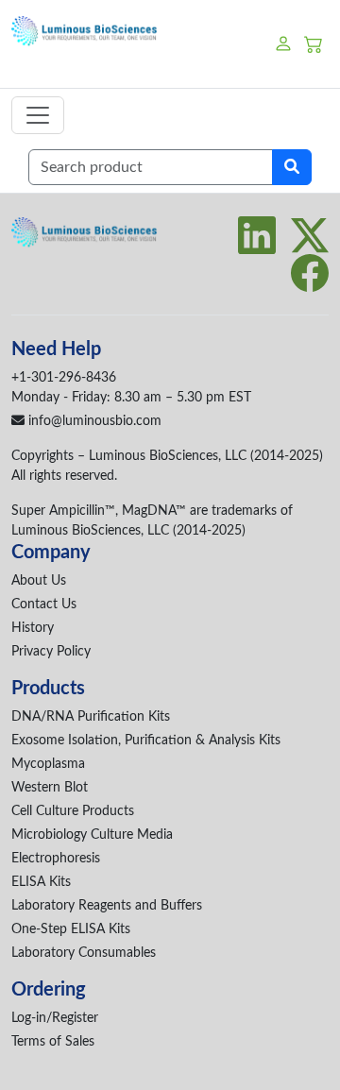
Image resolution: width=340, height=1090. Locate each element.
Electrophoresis (55, 858)
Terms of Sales (52, 1041)
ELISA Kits (41, 882)
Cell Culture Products (72, 811)
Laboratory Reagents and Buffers (106, 905)
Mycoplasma (48, 764)
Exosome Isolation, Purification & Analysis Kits (145, 740)
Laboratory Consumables (83, 953)
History (32, 628)
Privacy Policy (51, 651)
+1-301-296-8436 (63, 377)
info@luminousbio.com (93, 421)
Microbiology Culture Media (92, 835)
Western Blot (49, 787)
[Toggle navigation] (37, 115)
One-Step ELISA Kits (70, 929)
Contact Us (43, 604)
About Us (38, 581)
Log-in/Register (54, 1018)
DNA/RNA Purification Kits (90, 717)
